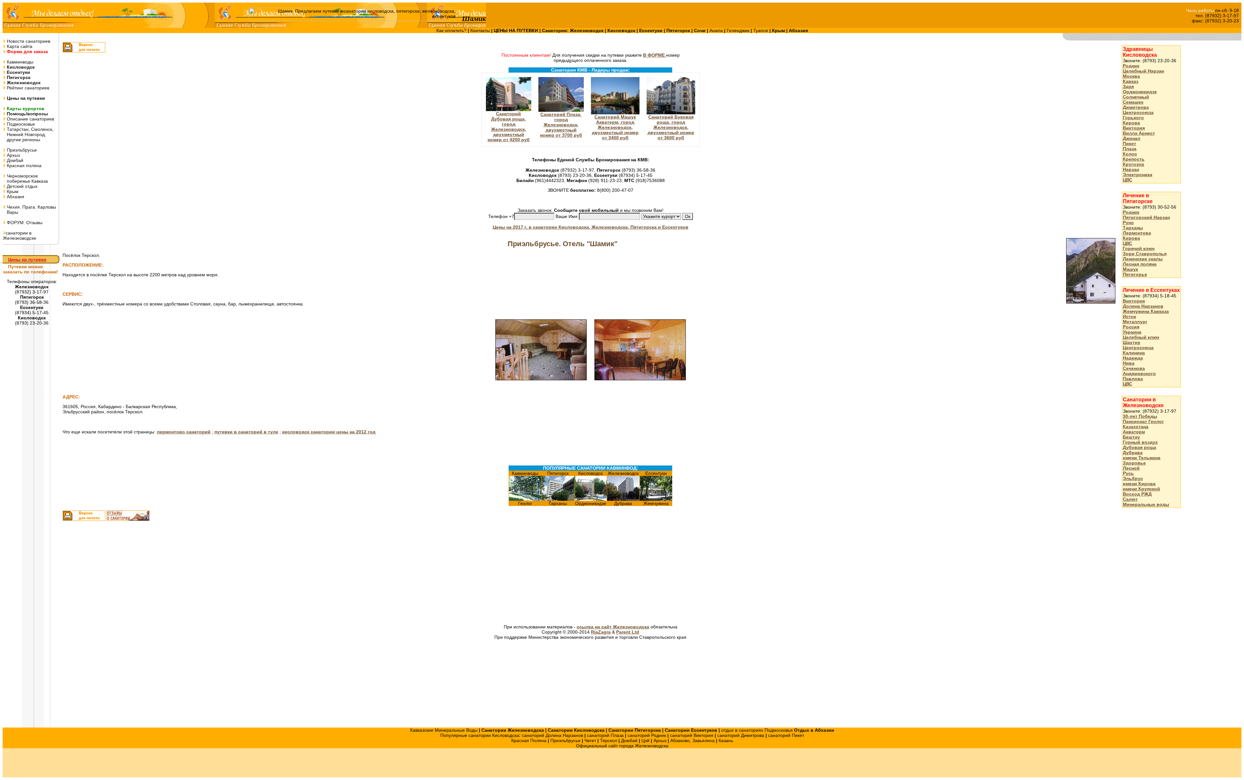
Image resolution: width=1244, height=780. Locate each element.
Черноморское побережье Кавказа (25, 178)
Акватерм (1134, 431)
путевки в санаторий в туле (246, 431)
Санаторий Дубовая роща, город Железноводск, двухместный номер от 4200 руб (509, 126)
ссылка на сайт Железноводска (613, 626)
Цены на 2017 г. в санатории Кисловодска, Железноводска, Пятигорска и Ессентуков (590, 227)
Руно (1128, 222)
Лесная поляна (1140, 264)
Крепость (1134, 159)
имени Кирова (1139, 483)
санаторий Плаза (605, 735)
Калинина (1134, 352)
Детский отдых (22, 186)
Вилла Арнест (1139, 133)
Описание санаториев (30, 118)
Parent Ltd (627, 632)
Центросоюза (1138, 112)
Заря (1128, 86)
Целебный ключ (1141, 337)
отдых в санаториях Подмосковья (757, 730)
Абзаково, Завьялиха (692, 740)
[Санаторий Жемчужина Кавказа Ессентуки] (656, 499)
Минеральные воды (1146, 504)
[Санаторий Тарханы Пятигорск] (558, 499)
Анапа (716, 30)
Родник (1131, 65)
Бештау (1131, 437)
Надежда (1133, 358)
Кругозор (1133, 164)
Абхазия (15, 196)
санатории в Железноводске (19, 235)
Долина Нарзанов (1143, 306)
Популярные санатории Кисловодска (479, 735)
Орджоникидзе (1140, 91)
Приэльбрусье (21, 150)
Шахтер (1131, 342)
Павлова (1133, 378)
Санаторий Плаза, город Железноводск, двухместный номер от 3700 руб (561, 125)
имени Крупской (1141, 488)
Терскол (608, 740)
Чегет (590, 740)
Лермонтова (1137, 232)
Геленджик (739, 30)
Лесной (1131, 468)
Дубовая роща (1139, 447)
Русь (1128, 473)
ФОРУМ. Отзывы (24, 222)
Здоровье (1134, 462)
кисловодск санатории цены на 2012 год (328, 431)
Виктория (1134, 128)
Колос (1130, 153)
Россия (1131, 326)
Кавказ (1130, 81)
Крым (12, 191)
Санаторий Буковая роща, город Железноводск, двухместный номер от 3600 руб (671, 127)
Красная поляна (23, 165)
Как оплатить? (452, 30)
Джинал (1131, 138)
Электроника (1137, 174)
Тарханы (1133, 227)
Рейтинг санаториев (27, 87)
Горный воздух (1140, 442)
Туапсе (760, 30)
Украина (1132, 332)
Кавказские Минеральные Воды (444, 730)
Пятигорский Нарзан (1146, 217)
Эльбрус (1133, 478)
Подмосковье (20, 124)
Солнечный (1136, 96)
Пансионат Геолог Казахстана (1143, 424)
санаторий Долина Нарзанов (552, 735)
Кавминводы (19, 61)
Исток (1129, 316)
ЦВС (1127, 179)
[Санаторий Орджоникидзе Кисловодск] (590, 499)
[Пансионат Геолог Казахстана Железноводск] (525, 499)
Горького (1133, 117)
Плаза (1129, 148)
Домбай (14, 160)
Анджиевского (1139, 373)
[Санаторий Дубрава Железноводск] (623, 499)
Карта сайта (19, 46)
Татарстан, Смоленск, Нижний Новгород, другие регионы (28, 134)
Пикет (1129, 143)
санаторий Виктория (691, 735)
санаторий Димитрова (740, 735)
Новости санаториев (28, 41)
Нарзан (1131, 169)
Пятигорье (1135, 274)
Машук (1130, 269)
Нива (1129, 363)
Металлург (1135, 321)
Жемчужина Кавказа (1146, 311)
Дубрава (1133, 452)
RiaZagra (601, 632)
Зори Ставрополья (1145, 253)
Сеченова (1134, 368)
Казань (726, 740)
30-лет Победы (1140, 416)
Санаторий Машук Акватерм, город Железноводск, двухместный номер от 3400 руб (615, 127)
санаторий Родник (647, 735)
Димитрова (1136, 107)
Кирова (1131, 122)
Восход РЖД (1137, 494)
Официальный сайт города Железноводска (622, 745)
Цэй (645, 740)
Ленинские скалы (1143, 258)
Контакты (480, 30)
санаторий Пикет (786, 735)
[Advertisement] (516, 573)
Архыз (13, 155)
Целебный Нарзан (1143, 71)
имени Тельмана (1141, 457)
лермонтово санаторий (184, 431)
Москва (1131, 76)
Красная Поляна (529, 740)
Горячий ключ (1139, 248)
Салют (1130, 499)
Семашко (1133, 102)
